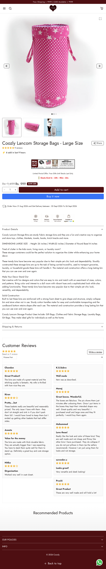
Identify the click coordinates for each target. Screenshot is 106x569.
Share (99, 143)
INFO (4, 546)
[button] (4, 8)
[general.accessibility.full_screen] (100, 18)
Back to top (55, 563)
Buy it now (53, 196)
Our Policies (9, 539)
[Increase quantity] (15, 189)
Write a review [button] (95, 352)
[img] (27, 371)
